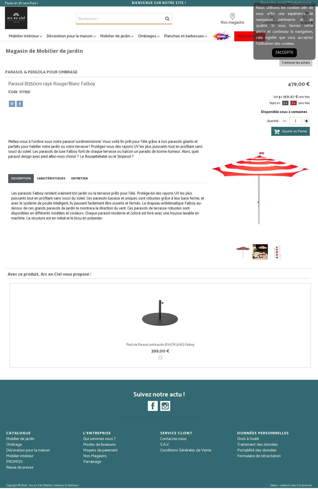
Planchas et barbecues (184, 36)
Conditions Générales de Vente (185, 450)
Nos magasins (232, 22)
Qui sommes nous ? (99, 439)
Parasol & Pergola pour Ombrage (41, 72)
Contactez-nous (173, 439)
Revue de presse (19, 467)
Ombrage (14, 444)
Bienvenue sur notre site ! (159, 3)
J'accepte (284, 52)
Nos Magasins (95, 456)
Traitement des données (257, 444)
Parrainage (92, 461)
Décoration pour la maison (69, 36)
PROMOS (14, 461)
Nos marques (249, 36)
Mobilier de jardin (115, 36)
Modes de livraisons (99, 444)
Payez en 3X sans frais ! (21, 3)
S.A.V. (165, 444)
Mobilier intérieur (24, 36)
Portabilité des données (257, 450)
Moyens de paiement (100, 450)
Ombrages (147, 36)
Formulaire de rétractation (259, 456)
